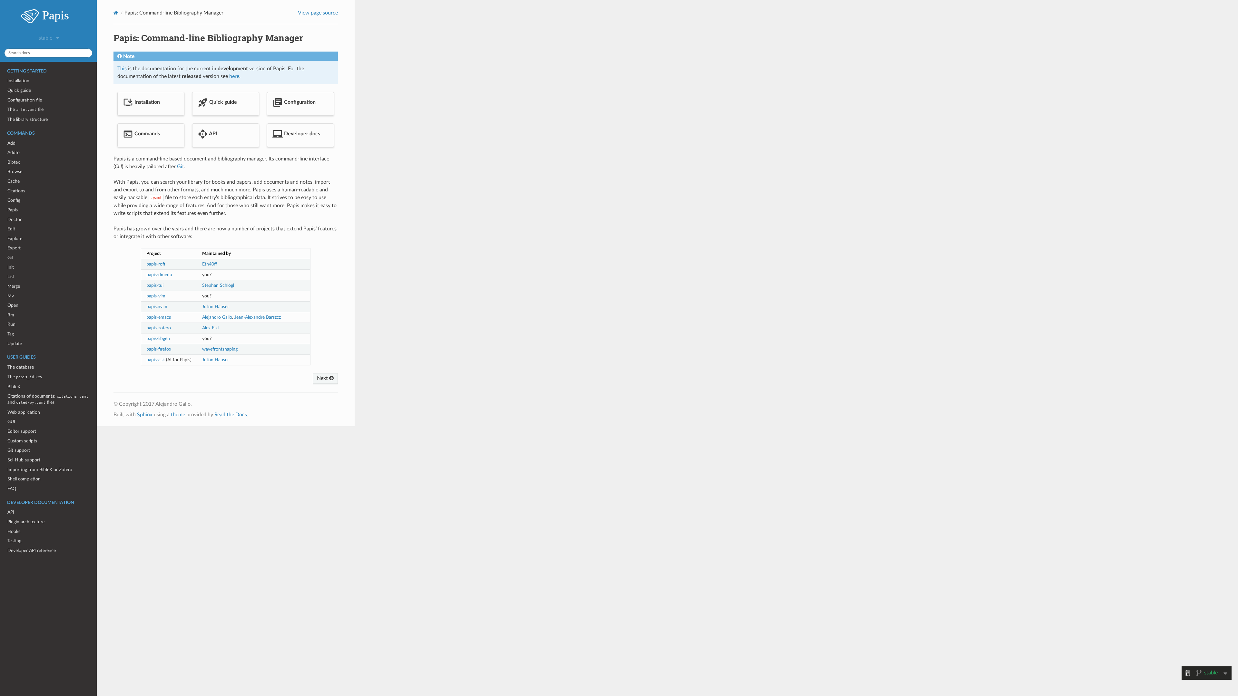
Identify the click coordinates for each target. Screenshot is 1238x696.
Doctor (14, 219)
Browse (14, 171)
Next (323, 378)
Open (12, 305)
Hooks (13, 531)
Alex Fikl (210, 327)
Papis (12, 210)
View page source (318, 12)
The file (25, 109)
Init (10, 267)
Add (11, 143)
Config (13, 200)
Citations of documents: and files (47, 399)
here (234, 76)
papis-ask (155, 359)
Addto (13, 152)
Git (10, 257)
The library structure (27, 119)
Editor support (21, 431)
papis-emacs (158, 317)
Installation (18, 80)
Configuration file (24, 100)
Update (14, 343)
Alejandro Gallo (217, 317)
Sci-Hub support (23, 460)
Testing (14, 540)
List (10, 276)
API (10, 512)
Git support (18, 450)
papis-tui (154, 285)
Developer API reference (31, 550)
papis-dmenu (159, 274)
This (122, 68)
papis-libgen (158, 338)
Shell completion (24, 479)
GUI (11, 421)
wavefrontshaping (220, 349)
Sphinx (144, 414)
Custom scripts (22, 441)
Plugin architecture (25, 521)
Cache (13, 181)
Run (11, 324)
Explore (14, 238)
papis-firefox (158, 349)
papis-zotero (158, 327)
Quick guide (19, 90)
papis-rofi (155, 264)
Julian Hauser (215, 306)
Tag (10, 334)
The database (20, 367)
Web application (23, 412)
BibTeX (13, 386)
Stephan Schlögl (218, 285)
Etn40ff (209, 264)
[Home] (115, 12)
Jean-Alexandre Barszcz (257, 317)
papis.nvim (156, 306)
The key (24, 376)
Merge (13, 286)
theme (178, 414)
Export (14, 248)
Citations (16, 190)
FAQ (11, 488)
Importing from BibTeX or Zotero (39, 469)
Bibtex (13, 162)
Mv (10, 296)
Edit (11, 229)
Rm (10, 315)
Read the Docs (230, 414)
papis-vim (155, 296)
